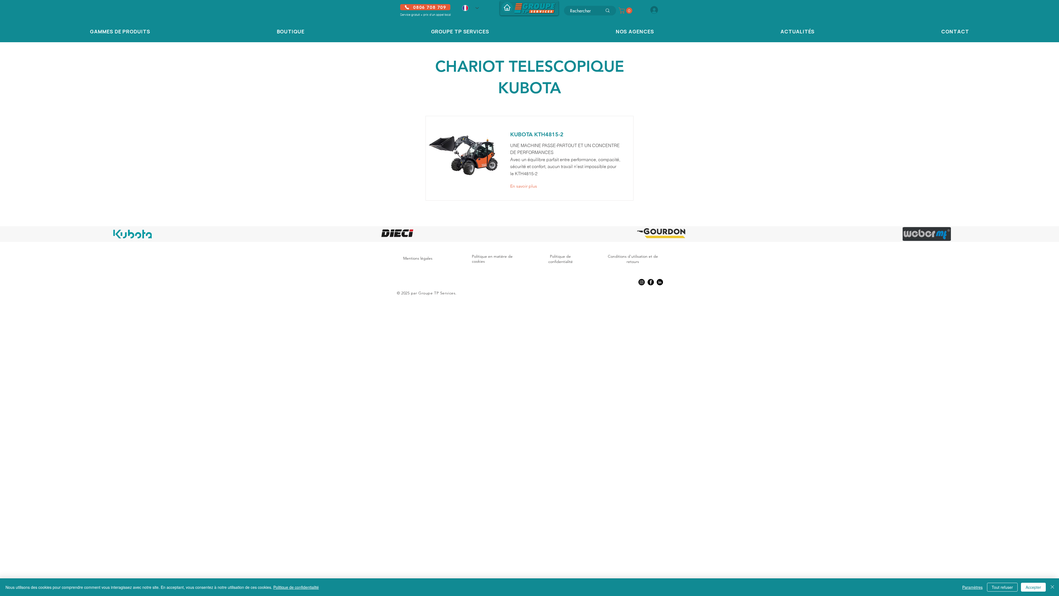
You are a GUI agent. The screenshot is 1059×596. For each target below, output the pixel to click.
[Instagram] (641, 282)
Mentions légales (417, 258)
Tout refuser (1002, 587)
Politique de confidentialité (560, 259)
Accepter (1033, 587)
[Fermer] (1052, 587)
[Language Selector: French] (470, 8)
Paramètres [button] (972, 587)
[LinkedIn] (660, 282)
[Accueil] (507, 7)
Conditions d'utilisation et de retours (633, 259)
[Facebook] (651, 282)
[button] (626, 10)
